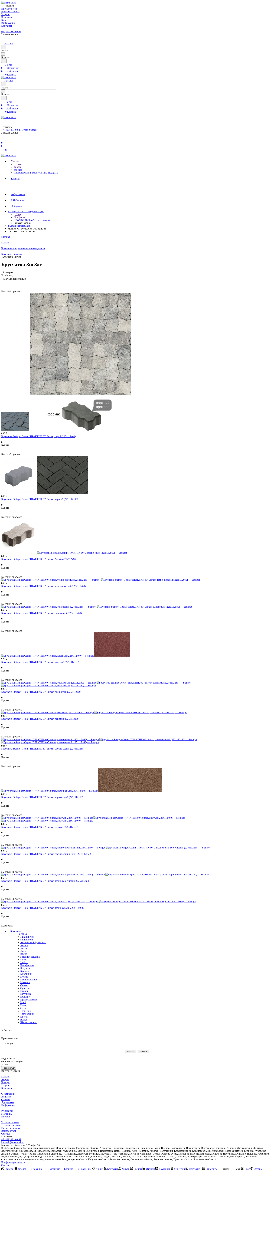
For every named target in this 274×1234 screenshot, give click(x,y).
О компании (8, 1093)
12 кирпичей (27, 936)
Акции (5, 1079)
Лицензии (6, 1096)
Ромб (23, 1002)
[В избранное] (2, 448)
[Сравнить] (2, 451)
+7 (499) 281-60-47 (11, 31)
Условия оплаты (10, 1122)
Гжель (23, 959)
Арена (23, 951)
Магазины (6, 1113)
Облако (24, 985)
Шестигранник (28, 1022)
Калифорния (27, 965)
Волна (23, 954)
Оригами (25, 988)
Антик (23, 948)
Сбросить (143, 1052)
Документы (7, 1102)
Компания (6, 1088)
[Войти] (2, 139)
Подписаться (9, 1068)
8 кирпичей (26, 939)
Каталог (5, 1076)
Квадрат (24, 971)
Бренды (5, 1082)
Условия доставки (11, 1125)
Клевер (24, 976)
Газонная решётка (30, 956)
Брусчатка (15, 931)
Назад (18, 164)
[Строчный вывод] (8, 283)
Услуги (5, 1085)
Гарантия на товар (11, 1128)
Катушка (25, 968)
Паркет (24, 991)
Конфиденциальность (13, 1162)
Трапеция (25, 1011)
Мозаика (25, 982)
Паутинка (25, 993)
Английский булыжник (33, 942)
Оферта (5, 1165)
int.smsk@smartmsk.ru (19, 225)
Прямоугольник (28, 999)
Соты (23, 1008)
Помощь (5, 1116)
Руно (23, 1005)
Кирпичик (26, 973)
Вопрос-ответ (8, 1130)
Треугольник (27, 1013)
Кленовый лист (28, 979)
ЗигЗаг (24, 962)
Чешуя (23, 1019)
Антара (24, 945)
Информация (8, 1105)
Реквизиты (7, 1111)
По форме (22, 934)
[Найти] (4, 61)
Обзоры (5, 1133)
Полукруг (25, 996)
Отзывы (5, 1099)
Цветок (24, 1016)
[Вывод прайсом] (13, 283)
